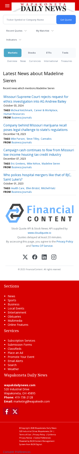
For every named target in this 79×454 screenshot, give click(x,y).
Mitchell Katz (48, 188)
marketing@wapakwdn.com (32, 401)
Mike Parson (18, 138)
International (51, 61)
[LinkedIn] (44, 257)
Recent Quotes (14, 30)
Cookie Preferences (42, 437)
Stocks (32, 52)
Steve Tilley (33, 138)
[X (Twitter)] (25, 257)
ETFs (48, 52)
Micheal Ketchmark (21, 110)
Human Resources (14, 114)
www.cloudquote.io (39, 233)
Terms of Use (25, 434)
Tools (65, 52)
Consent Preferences (17, 452)
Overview (12, 61)
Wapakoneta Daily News (46, 428)
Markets (12, 52)
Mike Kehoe (33, 163)
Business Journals (22, 117)
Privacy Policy (65, 241)
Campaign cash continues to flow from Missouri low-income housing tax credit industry (38, 152)
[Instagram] (54, 257)
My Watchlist (42, 30)
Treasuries (66, 61)
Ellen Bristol (33, 188)
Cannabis (46, 138)
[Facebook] (35, 257)
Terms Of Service (42, 246)
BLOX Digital (36, 444)
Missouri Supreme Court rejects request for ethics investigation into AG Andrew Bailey (35, 98)
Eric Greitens (18, 163)
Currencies (35, 61)
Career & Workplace (45, 110)
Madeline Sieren (51, 163)
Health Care (17, 188)
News (23, 61)
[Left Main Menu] (7, 5)
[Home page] (43, 6)
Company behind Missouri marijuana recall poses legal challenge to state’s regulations (35, 127)
